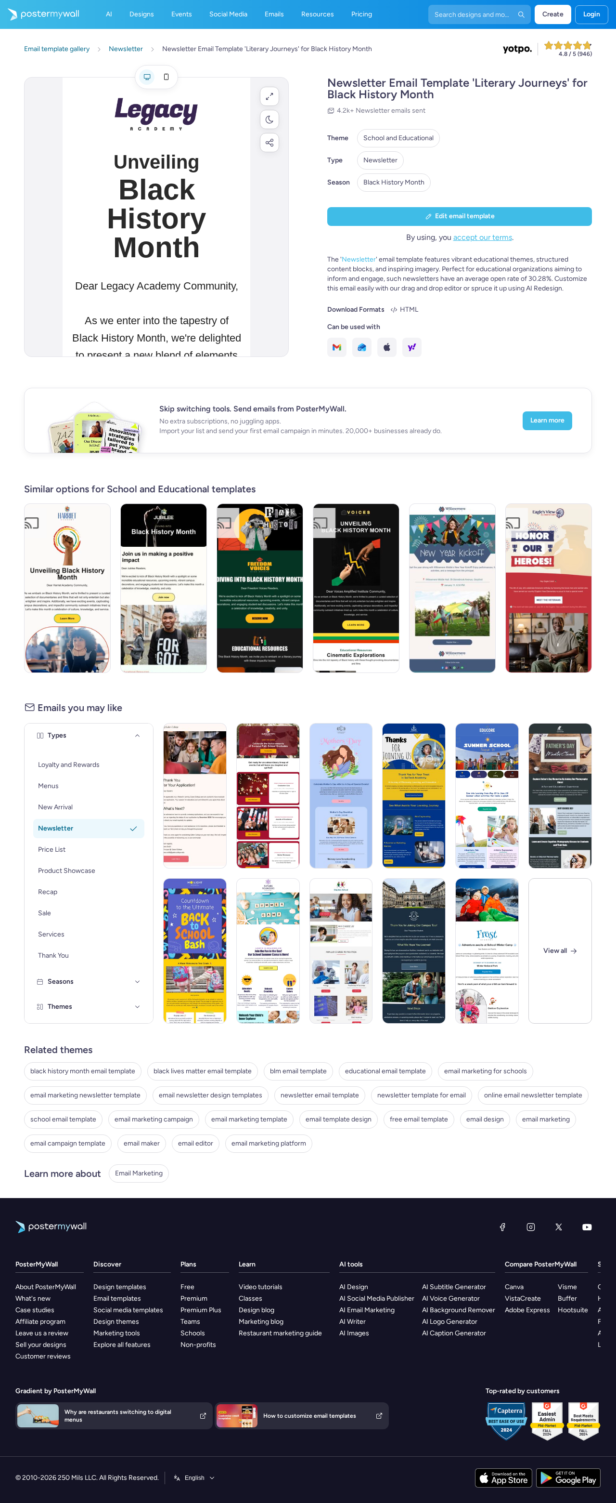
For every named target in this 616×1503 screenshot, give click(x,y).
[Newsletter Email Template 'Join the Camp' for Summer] (268, 951)
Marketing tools (116, 1333)
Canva (514, 1287)
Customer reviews (43, 1356)
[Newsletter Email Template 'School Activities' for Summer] (487, 796)
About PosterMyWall (45, 1287)
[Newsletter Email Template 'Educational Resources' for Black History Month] (163, 588)
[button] (269, 96)
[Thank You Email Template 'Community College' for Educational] (195, 796)
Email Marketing (139, 1173)
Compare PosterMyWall (541, 1264)
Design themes (116, 1322)
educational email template (385, 1071)
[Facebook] (502, 1227)
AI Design (353, 1287)
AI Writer (352, 1322)
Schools (192, 1333)
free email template (419, 1119)
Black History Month (393, 182)
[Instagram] (530, 1227)
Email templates (117, 1298)
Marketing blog (261, 1322)
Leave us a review (41, 1333)
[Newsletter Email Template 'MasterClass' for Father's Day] (560, 796)
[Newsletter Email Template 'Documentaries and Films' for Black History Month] (356, 588)
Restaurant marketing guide (280, 1333)
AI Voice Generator (451, 1298)
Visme (567, 1287)
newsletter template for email (421, 1095)
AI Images (354, 1333)
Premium (193, 1298)
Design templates (119, 1287)
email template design (339, 1119)
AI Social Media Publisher (376, 1298)
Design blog (256, 1310)
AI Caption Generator (454, 1333)
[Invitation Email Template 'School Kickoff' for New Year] (452, 588)
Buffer (567, 1298)
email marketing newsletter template (85, 1095)
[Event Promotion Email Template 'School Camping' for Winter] (487, 951)
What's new (33, 1298)
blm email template (298, 1071)
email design (485, 1119)
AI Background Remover (458, 1310)
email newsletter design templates (210, 1095)
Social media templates (128, 1310)
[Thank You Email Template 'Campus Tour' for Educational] (414, 951)
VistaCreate (523, 1298)
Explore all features (122, 1345)
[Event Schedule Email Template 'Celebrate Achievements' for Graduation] (268, 796)
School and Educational (398, 138)
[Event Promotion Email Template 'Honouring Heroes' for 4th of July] (548, 588)
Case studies (34, 1310)
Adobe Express (527, 1310)
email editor (195, 1143)
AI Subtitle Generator (454, 1287)
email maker (142, 1143)
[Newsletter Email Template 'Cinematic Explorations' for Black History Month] (67, 588)
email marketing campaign (154, 1119)
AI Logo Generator (449, 1322)
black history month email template (82, 1071)
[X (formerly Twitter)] (558, 1227)
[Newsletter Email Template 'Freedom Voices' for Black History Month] (260, 588)
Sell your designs (40, 1345)
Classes (250, 1298)
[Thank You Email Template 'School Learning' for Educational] (414, 796)
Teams (190, 1322)
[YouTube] (587, 1227)
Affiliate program (40, 1322)
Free (187, 1287)
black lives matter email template (203, 1071)
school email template (63, 1119)
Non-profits (198, 1345)
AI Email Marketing (367, 1310)
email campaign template (67, 1143)
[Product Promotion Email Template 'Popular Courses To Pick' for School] (341, 951)
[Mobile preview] (166, 77)
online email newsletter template (533, 1095)
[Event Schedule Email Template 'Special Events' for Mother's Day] (341, 796)
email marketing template (249, 1119)
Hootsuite (573, 1310)
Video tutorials (260, 1287)
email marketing (546, 1119)
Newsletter (380, 160)
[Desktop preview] (146, 77)
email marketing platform (268, 1143)
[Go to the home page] (39, 14)
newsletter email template (320, 1095)
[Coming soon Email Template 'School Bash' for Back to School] (195, 951)
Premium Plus (200, 1310)
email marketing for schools (485, 1071)
